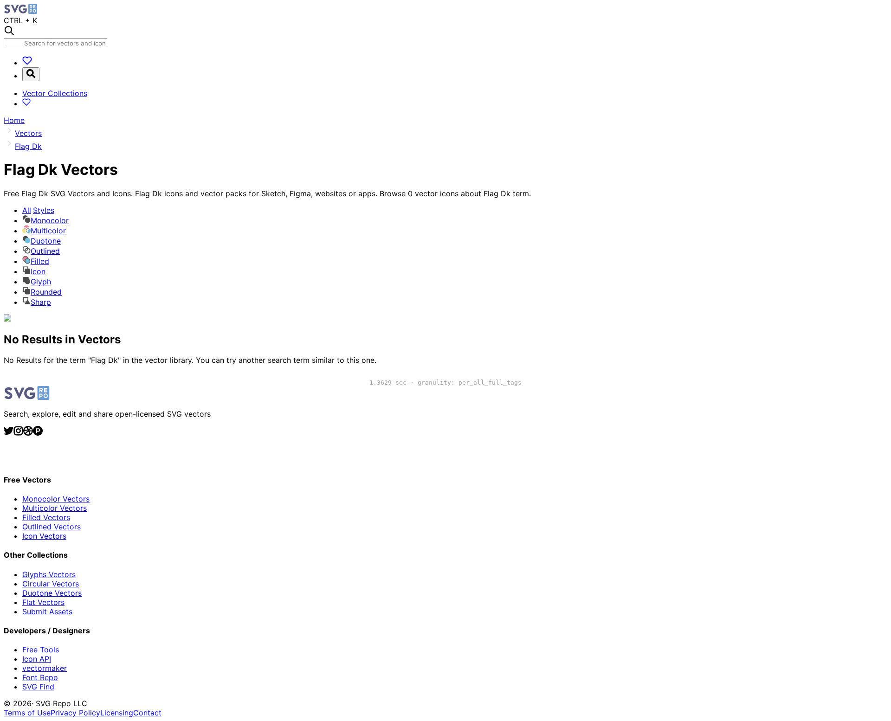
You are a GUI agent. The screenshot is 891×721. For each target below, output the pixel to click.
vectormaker (44, 668)
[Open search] (30, 74)
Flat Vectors (43, 602)
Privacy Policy (75, 712)
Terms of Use (27, 712)
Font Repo (40, 677)
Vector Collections (54, 93)
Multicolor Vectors (54, 508)
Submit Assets (47, 611)
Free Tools (40, 649)
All (38, 210)
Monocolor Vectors (56, 498)
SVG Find (38, 686)
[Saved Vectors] (27, 62)
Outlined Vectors (51, 526)
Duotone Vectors (52, 593)
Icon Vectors (44, 536)
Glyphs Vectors (49, 574)
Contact (147, 712)
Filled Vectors (46, 517)
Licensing (116, 712)
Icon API (36, 658)
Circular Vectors (50, 583)
